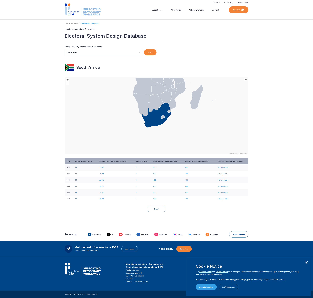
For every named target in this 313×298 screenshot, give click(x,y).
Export (156, 209)
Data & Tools (74, 23)
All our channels (239, 234)
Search (150, 52)
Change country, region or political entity (83, 47)
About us (156, 10)
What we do (175, 10)
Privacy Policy (222, 271)
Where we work (196, 10)
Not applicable (223, 167)
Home (66, 23)
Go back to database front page (80, 29)
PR (76, 167)
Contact (215, 10)
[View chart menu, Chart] (245, 79)
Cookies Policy (205, 271)
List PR (101, 167)
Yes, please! (129, 249)
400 (154, 167)
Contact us (184, 249)
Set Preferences (228, 287)
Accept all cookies (206, 287)
